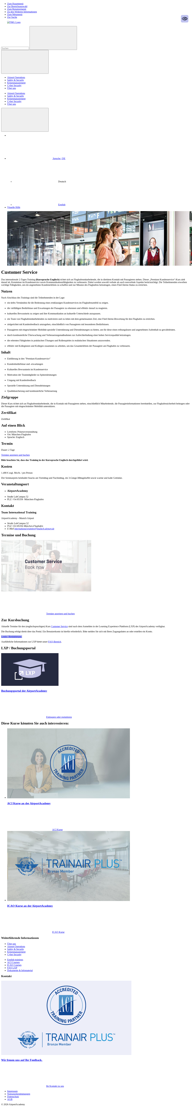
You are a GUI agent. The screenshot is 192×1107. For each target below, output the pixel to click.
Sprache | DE (58, 158)
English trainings (15, 959)
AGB (9, 1099)
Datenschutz (13, 1096)
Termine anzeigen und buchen (15, 455)
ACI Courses (13, 962)
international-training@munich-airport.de (34, 528)
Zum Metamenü (14, 14)
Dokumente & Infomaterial (20, 970)
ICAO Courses (14, 965)
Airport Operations (16, 77)
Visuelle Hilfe (13, 207)
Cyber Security (14, 85)
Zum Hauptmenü (15, 3)
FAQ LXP (12, 967)
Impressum (12, 1091)
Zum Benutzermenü (16, 9)
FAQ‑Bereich (54, 641)
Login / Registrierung (11, 636)
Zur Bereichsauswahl (17, 6)
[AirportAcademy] (14, 22)
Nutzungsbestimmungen (18, 1094)
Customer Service (59, 626)
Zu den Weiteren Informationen (22, 11)
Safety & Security (15, 80)
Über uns (11, 88)
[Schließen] (25, 120)
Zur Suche (12, 17)
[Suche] (53, 38)
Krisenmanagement (16, 83)
